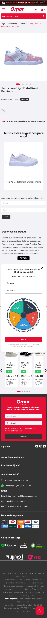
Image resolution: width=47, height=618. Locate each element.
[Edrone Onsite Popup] (23, 309)
